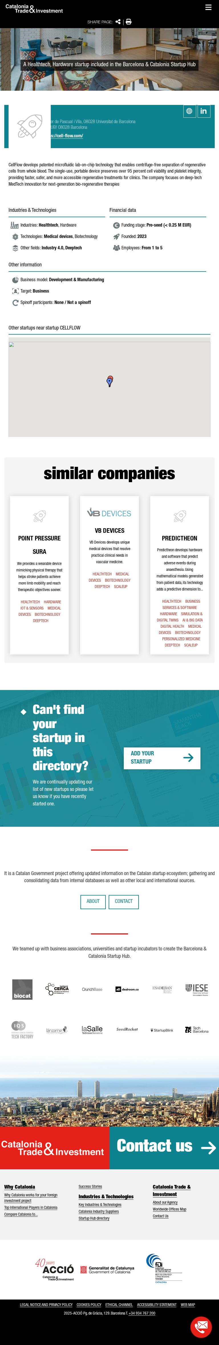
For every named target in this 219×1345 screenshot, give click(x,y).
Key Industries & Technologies (100, 1205)
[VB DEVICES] (109, 575)
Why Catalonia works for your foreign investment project (30, 1198)
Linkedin (204, 111)
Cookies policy (89, 1305)
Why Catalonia (19, 1187)
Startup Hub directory (94, 1219)
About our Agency (165, 1203)
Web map (188, 1305)
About (93, 901)
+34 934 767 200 (142, 1314)
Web (189, 111)
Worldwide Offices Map (169, 1210)
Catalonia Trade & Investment (171, 1191)
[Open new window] (201, 1327)
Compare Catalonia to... (21, 1215)
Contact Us (161, 1216)
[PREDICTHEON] (179, 575)
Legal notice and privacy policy (46, 1305)
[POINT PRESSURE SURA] (39, 575)
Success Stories (90, 1187)
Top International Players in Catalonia (30, 1208)
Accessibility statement (157, 1305)
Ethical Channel (119, 1305)
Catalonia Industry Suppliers (99, 1212)
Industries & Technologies (106, 1197)
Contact (124, 901)
